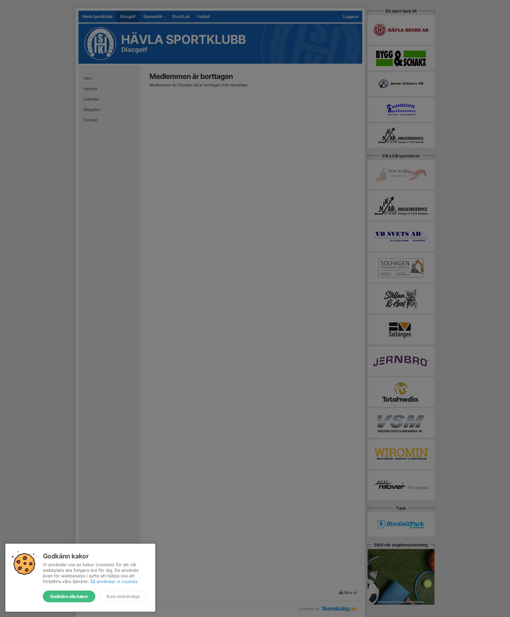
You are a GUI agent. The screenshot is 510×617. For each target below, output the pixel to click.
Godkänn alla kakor (69, 596)
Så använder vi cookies (113, 581)
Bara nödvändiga (123, 596)
